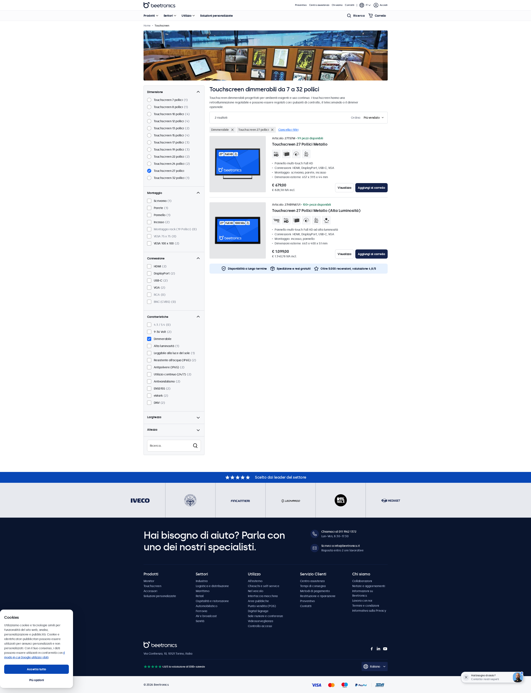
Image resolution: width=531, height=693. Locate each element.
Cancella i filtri (288, 129)
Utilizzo (186, 15)
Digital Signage (258, 611)
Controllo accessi (260, 626)
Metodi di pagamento (315, 591)
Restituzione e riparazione (318, 596)
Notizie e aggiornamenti (368, 586)
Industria (202, 581)
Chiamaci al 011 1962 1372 (338, 531)
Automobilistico (206, 606)
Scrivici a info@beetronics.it (340, 545)
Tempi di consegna (313, 586)
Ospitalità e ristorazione (212, 601)
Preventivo (301, 5)
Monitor (149, 581)
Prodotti (149, 15)
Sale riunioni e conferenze (265, 616)
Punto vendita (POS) (262, 606)
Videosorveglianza (260, 621)
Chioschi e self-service (263, 586)
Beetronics (159, 5)
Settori (168, 15)
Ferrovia (201, 611)
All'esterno (255, 581)
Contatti (349, 5)
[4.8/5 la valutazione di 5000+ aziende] (153, 666)
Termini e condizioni (365, 605)
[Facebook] (371, 648)
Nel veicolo (255, 591)
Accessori (150, 591)
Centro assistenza (319, 5)
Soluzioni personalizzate (216, 15)
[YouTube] (385, 648)
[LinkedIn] (378, 648)
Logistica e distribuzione (212, 586)
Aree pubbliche (258, 601)
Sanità (200, 621)
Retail (200, 596)
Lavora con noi (362, 600)
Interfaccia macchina (263, 596)
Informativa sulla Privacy (369, 610)
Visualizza (344, 187)
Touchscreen (152, 586)
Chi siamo (337, 5)
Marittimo (202, 591)
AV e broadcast (206, 616)
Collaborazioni (362, 581)
